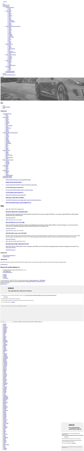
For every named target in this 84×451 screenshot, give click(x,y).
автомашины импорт (30, 281)
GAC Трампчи (11, 21)
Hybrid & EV (8, 60)
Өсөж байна (11, 36)
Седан (9, 64)
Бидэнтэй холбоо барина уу (9, 74)
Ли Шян (10, 34)
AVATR (10, 29)
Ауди (9, 45)
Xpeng (9, 41)
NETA (9, 39)
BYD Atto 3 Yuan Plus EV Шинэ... (15, 197)
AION (9, 27)
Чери (9, 14)
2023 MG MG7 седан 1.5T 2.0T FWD (16, 233)
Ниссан (10, 58)
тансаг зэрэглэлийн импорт (19, 281)
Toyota (9, 59)
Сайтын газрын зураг (34, 280)
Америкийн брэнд (10, 7)
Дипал (9, 32)
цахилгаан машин (8, 281)
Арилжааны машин (10, 71)
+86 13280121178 (7, 271)
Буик (9, 8)
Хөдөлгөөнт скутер (10, 72)
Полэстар (10, 51)
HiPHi (9, 33)
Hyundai (10, 57)
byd (36, 281)
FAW (9, 16)
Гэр (4, 3)
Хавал (9, 22)
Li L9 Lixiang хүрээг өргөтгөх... (15, 187)
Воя (9, 40)
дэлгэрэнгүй (12, 217)
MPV (9, 62)
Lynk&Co (10, 35)
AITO (9, 28)
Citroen (9, 47)
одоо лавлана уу (4, 264)
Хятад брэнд (8, 10)
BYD (9, 12)
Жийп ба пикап (11, 65)
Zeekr (9, 42)
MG (9, 49)
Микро (9, 61)
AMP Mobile (42, 280)
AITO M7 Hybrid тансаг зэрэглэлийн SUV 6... (19, 202)
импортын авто (41, 281)
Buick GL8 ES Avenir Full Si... (14, 182)
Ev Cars (2, 281)
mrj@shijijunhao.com (7, 272)
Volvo (9, 53)
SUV (9, 70)
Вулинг (10, 25)
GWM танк (10, 20)
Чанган (10, 13)
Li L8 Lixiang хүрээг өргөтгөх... (15, 192)
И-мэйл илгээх (4, 283)
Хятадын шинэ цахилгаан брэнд (13, 26)
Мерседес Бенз (11, 48)
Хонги (9, 23)
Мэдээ (4, 73)
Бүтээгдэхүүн (6, 6)
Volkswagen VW (12, 52)
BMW (9, 46)
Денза (9, 31)
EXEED (10, 15)
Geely (9, 19)
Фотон (9, 18)
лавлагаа (8, 217)
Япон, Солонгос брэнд (11, 54)
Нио (9, 38)
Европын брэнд (9, 44)
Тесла (9, 9)
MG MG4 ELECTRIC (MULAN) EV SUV (17, 244)
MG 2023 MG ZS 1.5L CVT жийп (15, 222)
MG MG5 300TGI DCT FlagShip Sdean (17, 211)
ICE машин (8, 66)
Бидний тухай (6, 5)
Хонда (9, 55)
